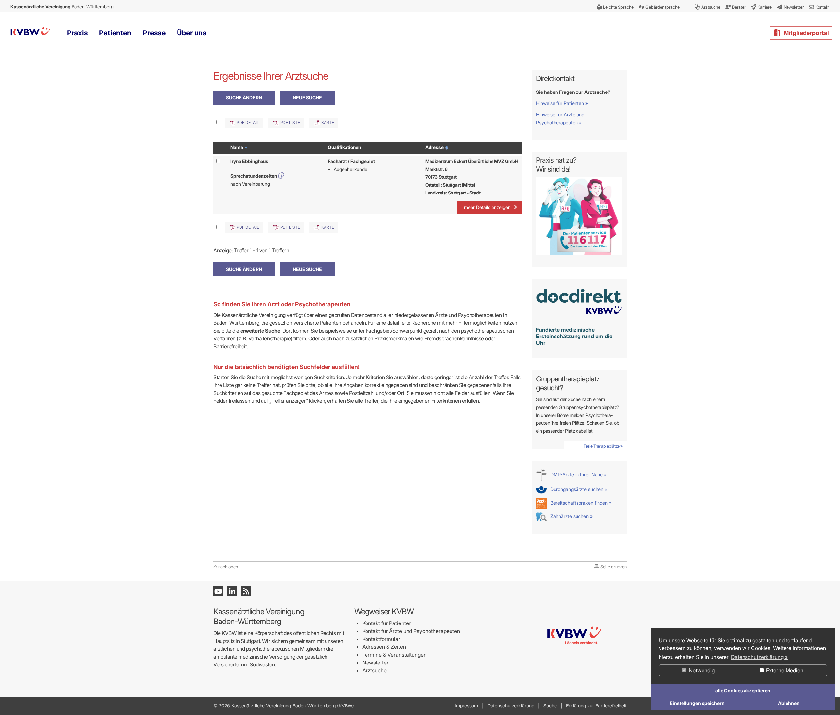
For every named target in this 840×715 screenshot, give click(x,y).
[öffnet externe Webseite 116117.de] (579, 253)
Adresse (435, 147)
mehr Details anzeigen (487, 207)
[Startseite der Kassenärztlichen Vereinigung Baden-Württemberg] (30, 33)
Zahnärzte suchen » (571, 516)
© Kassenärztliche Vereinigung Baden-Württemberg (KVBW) (283, 705)
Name (237, 147)
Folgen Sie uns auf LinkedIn (232, 591)
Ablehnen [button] (789, 703)
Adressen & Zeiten (384, 647)
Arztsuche (374, 670)
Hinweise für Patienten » (562, 103)
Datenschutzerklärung (510, 705)
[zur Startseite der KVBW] (574, 670)
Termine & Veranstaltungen (394, 654)
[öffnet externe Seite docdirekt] (579, 317)
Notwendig (701, 670)
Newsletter (375, 662)
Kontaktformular (381, 639)
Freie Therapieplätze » (603, 446)
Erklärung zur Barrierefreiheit (596, 705)
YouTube (218, 591)
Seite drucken (613, 566)
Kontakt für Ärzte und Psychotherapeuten (411, 631)
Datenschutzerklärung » (759, 657)
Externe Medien (784, 670)
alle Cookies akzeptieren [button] (742, 690)
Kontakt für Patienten (387, 623)
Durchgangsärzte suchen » (578, 489)
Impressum (466, 705)
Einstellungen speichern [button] (697, 703)
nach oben (228, 566)
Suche (550, 705)
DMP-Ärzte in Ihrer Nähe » (578, 474)
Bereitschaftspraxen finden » (580, 503)
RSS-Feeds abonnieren (246, 591)
